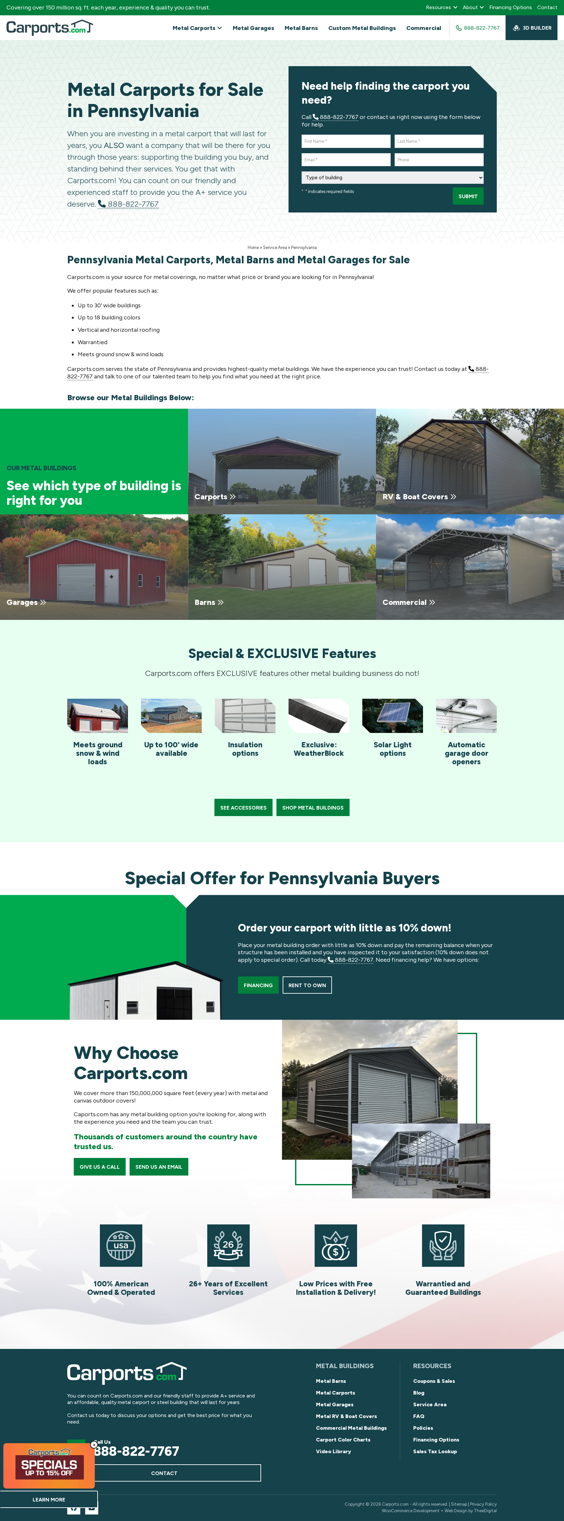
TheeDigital (485, 1510)
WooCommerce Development (411, 1510)
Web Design (456, 1510)
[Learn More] (49, 1466)
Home (253, 247)
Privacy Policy (483, 1504)
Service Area (275, 247)
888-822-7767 (132, 204)
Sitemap (459, 1504)
